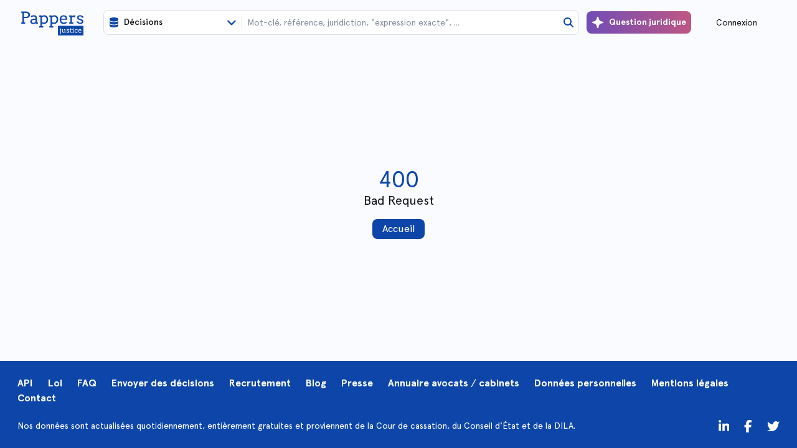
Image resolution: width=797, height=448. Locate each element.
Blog (316, 383)
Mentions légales (690, 383)
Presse (357, 383)
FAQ (87, 383)
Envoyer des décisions (162, 383)
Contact (36, 398)
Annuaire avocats (428, 383)
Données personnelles (585, 383)
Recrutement (260, 383)
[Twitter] (748, 425)
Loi (55, 383)
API (25, 383)
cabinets (499, 383)
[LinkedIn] (724, 425)
